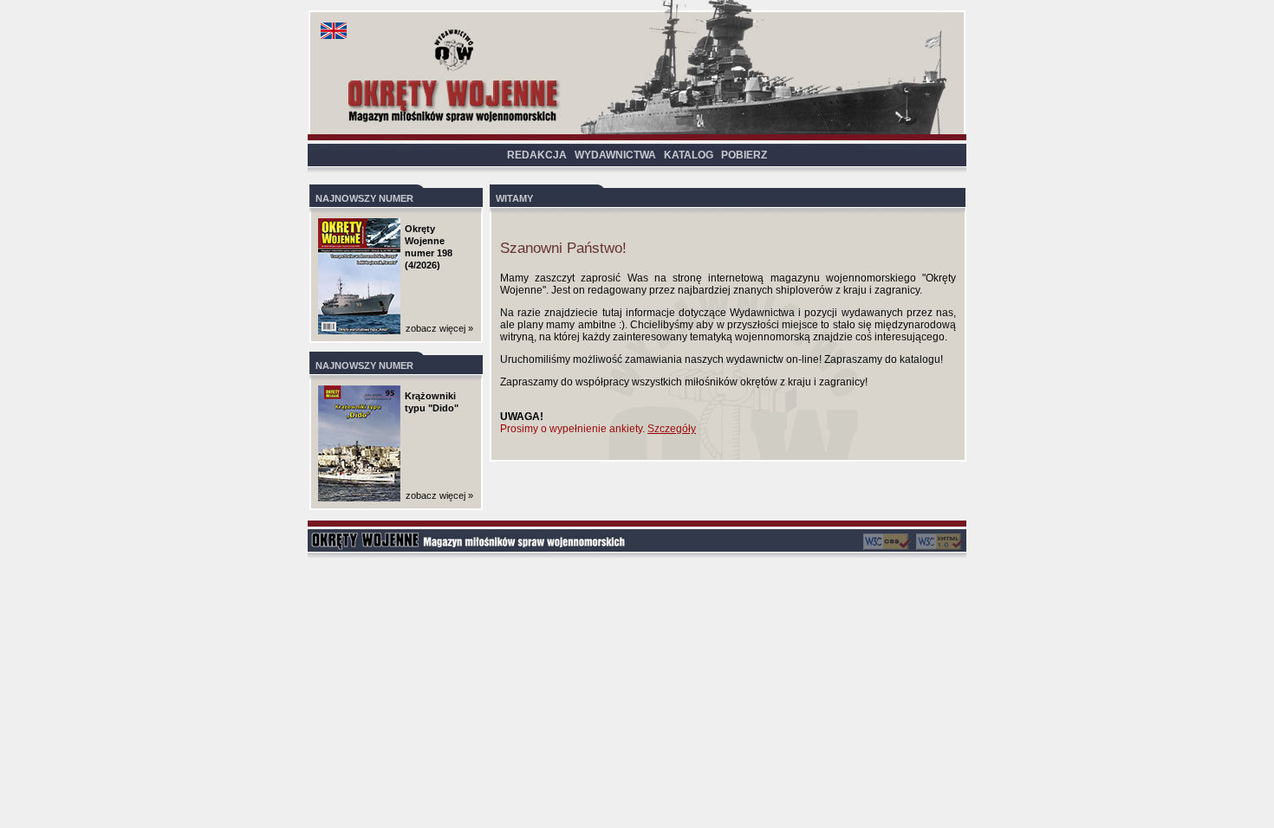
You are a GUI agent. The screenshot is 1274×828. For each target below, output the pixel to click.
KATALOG (688, 155)
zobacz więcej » (439, 328)
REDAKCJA (537, 155)
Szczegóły (671, 429)
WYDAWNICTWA (615, 155)
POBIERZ (744, 155)
